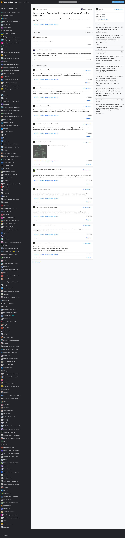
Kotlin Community (8, 119)
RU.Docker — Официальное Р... (12, 426)
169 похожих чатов (9, 8)
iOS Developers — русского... (11, 79)
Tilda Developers (7, 423)
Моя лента (22, 2)
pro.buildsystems (8, 364)
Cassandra (6, 527)
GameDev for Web (8, 410)
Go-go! (5, 49)
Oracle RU (6, 328)
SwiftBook (6, 214)
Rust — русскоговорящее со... (11, 86)
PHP (4, 138)
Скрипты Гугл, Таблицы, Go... (11, 377)
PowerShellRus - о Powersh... (11, 352)
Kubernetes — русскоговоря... (11, 64)
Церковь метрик (8, 178)
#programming (49, 24)
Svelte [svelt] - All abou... (9, 153)
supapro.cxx (6, 24)
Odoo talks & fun (8, 337)
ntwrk (5, 55)
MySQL (5, 401)
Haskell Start (6, 355)
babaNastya (51, 142)
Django (5, 441)
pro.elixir (5, 190)
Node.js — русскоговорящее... (11, 37)
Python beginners (8, 113)
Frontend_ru (6, 257)
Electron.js (6, 389)
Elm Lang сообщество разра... (11, 502)
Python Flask (6, 193)
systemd (5, 475)
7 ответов (88, 220)
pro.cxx (5, 95)
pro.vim (5, 306)
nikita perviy (51, 243)
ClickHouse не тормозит (10, 83)
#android (36, 24)
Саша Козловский (53, 124)
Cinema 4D (6, 300)
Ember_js (5, 420)
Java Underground (8, 288)
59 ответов (88, 164)
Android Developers (8, 15)
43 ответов (88, 238)
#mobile (42, 24)
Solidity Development (9, 217)
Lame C (5, 260)
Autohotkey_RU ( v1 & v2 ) (10, 312)
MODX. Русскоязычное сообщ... (12, 70)
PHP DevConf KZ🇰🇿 (8, 315)
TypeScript (6, 141)
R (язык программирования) (11, 199)
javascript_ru (6, 294)
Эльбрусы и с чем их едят (10, 358)
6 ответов (88, 184)
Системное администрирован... (12, 156)
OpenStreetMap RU (8, 227)
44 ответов (88, 136)
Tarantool (6, 187)
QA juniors (6, 407)
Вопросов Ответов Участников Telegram (101, 17)
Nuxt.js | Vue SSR (8, 159)
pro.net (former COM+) (9, 224)
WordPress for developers (10, 349)
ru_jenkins (6, 487)
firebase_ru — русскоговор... (11, 386)
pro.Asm (5, 245)
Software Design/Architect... (11, 340)
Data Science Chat (8, 165)
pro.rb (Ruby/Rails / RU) (9, 322)
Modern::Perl (6, 319)
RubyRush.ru (6, 325)
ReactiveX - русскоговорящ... (11, 515)
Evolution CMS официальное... (11, 220)
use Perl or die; (7, 478)
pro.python (6, 285)
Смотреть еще (36, 262)
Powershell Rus (7, 368)
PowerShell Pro (7, 469)
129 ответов (88, 82)
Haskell (5, 135)
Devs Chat (6, 104)
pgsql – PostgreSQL (8, 73)
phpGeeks (6, 61)
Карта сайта (5, 535)
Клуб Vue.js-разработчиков (11, 144)
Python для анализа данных (11, 374)
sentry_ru (5, 444)
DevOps (5, 334)
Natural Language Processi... (11, 291)
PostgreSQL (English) (9, 417)
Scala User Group (8, 132)
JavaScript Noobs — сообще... (11, 43)
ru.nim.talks (6, 331)
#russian (56, 24)
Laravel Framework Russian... (11, 276)
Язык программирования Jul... (11, 435)
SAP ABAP (6, 196)
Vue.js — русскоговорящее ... (11, 21)
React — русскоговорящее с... (11, 12)
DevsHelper (6, 205)
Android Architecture (9, 171)
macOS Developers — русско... (11, 472)
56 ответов (88, 118)
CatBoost (5, 490)
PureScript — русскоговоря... (11, 518)
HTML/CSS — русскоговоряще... (12, 110)
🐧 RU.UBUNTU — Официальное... (12, 116)
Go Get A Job (6, 413)
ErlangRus (6, 371)
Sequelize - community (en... (11, 496)
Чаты (27, 2)
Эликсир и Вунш (7, 524)
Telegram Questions (10, 2)
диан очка (50, 88)
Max (49, 70)
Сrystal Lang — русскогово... (11, 456)
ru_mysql (5, 233)
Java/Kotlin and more (9, 361)
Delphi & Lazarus (8, 211)
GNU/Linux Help (7, 30)
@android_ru (104, 20)
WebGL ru (6, 380)
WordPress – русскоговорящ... (11, 438)
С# (4, 92)
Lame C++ (6, 404)
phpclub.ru (6, 392)
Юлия (49, 106)
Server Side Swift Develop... (10, 309)
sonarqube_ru (7, 499)
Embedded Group (8, 122)
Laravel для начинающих (10, 174)
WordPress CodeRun (9, 512)
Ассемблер (6, 168)
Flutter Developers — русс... (10, 263)
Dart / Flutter (6, 239)
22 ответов (88, 100)
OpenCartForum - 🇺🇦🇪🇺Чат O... (11, 251)
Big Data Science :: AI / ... (9, 208)
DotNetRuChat (7, 27)
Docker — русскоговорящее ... (11, 107)
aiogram (5, 128)
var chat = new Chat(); (9, 162)
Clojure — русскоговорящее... (11, 463)
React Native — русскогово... (11, 101)
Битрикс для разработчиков (11, 67)
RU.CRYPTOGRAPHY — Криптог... (12, 395)
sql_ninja (5, 343)
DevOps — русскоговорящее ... (12, 40)
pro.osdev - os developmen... (11, 398)
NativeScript (6, 508)
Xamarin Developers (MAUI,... (11, 147)
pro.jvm (5, 98)
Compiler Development (9, 383)
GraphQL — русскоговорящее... (12, 242)
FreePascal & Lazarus (9, 432)
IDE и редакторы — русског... (11, 248)
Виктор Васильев (52, 207)
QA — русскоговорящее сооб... (12, 184)
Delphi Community (8, 303)
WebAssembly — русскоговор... (12, 450)
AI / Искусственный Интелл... (11, 269)
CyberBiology (6, 493)
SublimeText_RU (7, 505)
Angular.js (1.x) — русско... (10, 254)
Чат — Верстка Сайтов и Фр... (11, 282)
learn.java (6, 202)
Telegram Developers (9, 33)
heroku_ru (6, 466)
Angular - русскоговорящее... (11, 52)
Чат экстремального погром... (11, 125)
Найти (80, 2)
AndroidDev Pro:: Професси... (11, 346)
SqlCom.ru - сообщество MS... (11, 297)
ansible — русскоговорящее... (11, 453)
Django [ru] (6, 46)
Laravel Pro (6, 76)
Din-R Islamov (51, 225)
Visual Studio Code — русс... (11, 230)
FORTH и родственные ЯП (10, 481)
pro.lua (5, 236)
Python (5, 18)
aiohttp (5, 459)
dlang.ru (5, 273)
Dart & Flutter (7, 181)
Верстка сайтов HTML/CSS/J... (11, 58)
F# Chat (5, 150)
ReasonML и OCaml (8, 447)
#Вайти (5, 521)
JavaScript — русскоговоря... (11, 89)
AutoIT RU (6, 266)
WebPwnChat (7, 279)
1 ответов (88, 257)
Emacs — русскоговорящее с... (11, 429)
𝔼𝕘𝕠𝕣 (49, 189)
